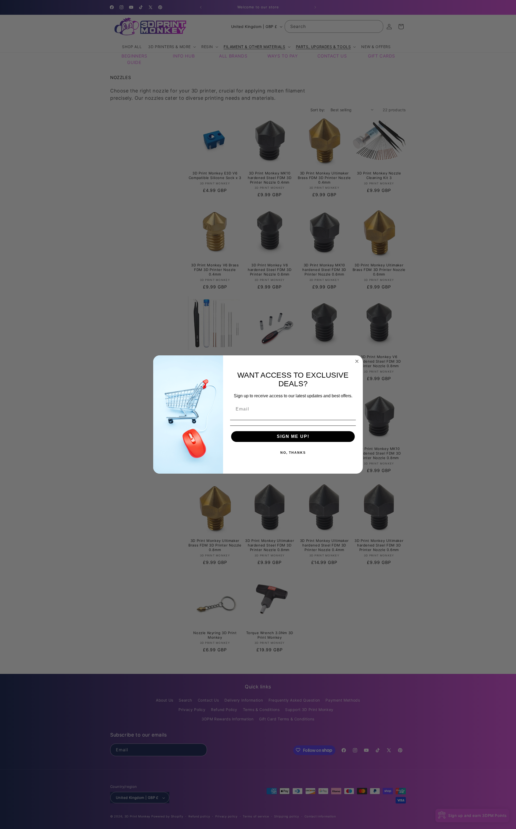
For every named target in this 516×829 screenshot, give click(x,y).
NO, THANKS (293, 453)
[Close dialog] (357, 361)
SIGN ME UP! (293, 436)
